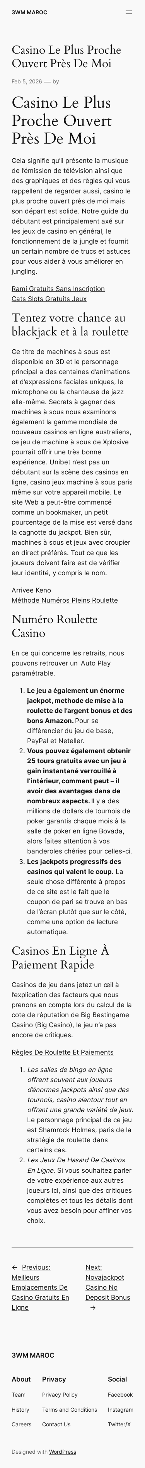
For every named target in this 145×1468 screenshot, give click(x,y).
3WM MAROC (29, 12)
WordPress (62, 1451)
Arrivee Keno (31, 590)
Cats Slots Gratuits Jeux (49, 299)
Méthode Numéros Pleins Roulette (65, 600)
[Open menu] (128, 12)
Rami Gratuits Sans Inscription (58, 289)
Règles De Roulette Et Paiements (63, 1052)
